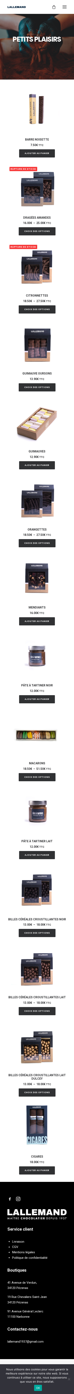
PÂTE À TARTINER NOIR (37, 685)
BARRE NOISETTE (37, 139)
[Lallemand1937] (16, 7)
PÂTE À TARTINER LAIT (37, 841)
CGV (15, 1247)
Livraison (18, 1241)
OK (38, 1388)
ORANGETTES (37, 529)
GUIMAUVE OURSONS (37, 373)
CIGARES (37, 1156)
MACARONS (37, 763)
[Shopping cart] (52, 7)
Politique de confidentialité (29, 1258)
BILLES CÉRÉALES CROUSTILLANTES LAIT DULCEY (37, 1077)
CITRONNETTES (37, 295)
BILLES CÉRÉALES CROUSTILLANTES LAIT (37, 997)
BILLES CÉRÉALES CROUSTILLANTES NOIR (37, 919)
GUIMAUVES (37, 451)
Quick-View (62, 91)
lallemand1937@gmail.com (25, 1341)
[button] (37, 109)
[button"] (9, 1200)
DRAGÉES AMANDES (37, 217)
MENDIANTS (37, 607)
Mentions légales (23, 1252)
